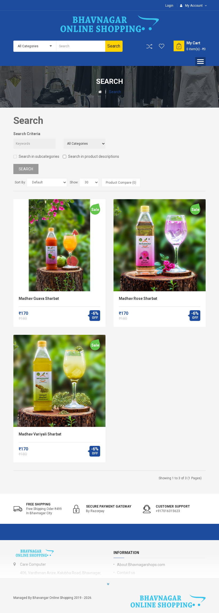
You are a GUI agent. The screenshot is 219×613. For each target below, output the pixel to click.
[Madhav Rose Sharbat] (160, 245)
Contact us (126, 573)
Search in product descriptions (93, 156)
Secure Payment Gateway (108, 506)
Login (169, 5)
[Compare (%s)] (149, 46)
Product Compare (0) (121, 182)
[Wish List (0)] (162, 46)
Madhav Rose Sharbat (138, 298)
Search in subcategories (39, 156)
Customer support (173, 506)
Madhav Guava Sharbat (39, 298)
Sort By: (20, 182)
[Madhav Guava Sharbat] (59, 245)
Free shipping (38, 504)
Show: (74, 182)
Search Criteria (26, 134)
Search (115, 92)
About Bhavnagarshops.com (141, 565)
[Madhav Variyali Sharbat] (59, 381)
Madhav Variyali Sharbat (40, 434)
